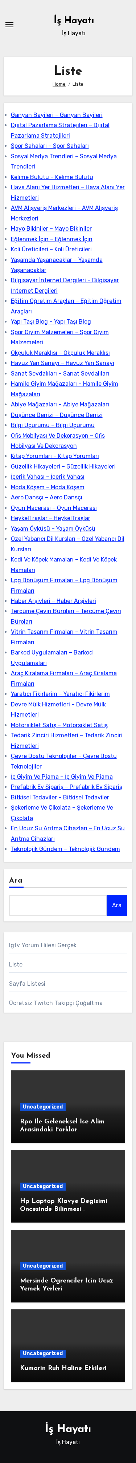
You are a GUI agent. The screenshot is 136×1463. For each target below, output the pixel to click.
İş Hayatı (74, 21)
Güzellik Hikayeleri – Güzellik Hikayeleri (63, 466)
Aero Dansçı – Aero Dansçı (46, 497)
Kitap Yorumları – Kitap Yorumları (55, 456)
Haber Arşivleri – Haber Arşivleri (53, 600)
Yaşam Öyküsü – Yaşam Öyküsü (53, 528)
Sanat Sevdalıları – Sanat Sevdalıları (60, 373)
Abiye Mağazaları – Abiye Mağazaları (60, 404)
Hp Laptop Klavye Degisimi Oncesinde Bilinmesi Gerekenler (63, 1209)
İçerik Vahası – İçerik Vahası (48, 476)
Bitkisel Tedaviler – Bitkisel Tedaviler (60, 797)
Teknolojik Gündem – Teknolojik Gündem (65, 849)
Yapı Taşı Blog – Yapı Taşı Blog (51, 321)
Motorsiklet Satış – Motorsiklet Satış (59, 725)
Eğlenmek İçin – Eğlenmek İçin (51, 239)
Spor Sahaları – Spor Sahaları (50, 145)
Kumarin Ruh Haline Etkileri (63, 1368)
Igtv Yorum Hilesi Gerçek (43, 945)
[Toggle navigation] (9, 24)
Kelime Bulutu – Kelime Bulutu (52, 177)
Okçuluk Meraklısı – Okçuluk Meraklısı (60, 352)
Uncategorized (43, 1107)
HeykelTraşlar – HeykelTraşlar (50, 518)
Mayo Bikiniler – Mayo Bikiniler (51, 228)
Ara (15, 880)
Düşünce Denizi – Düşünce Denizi (57, 415)
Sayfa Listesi (27, 983)
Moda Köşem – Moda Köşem (48, 487)
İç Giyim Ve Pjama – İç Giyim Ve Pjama (62, 776)
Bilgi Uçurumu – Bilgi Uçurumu (53, 425)
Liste (16, 964)
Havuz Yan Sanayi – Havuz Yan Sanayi (62, 363)
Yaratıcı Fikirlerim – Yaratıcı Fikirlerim (60, 693)
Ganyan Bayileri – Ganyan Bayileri (57, 115)
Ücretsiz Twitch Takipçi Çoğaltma (56, 1003)
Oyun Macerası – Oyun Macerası (54, 507)
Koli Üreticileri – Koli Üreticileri (51, 249)
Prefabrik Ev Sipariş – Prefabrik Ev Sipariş (66, 786)
